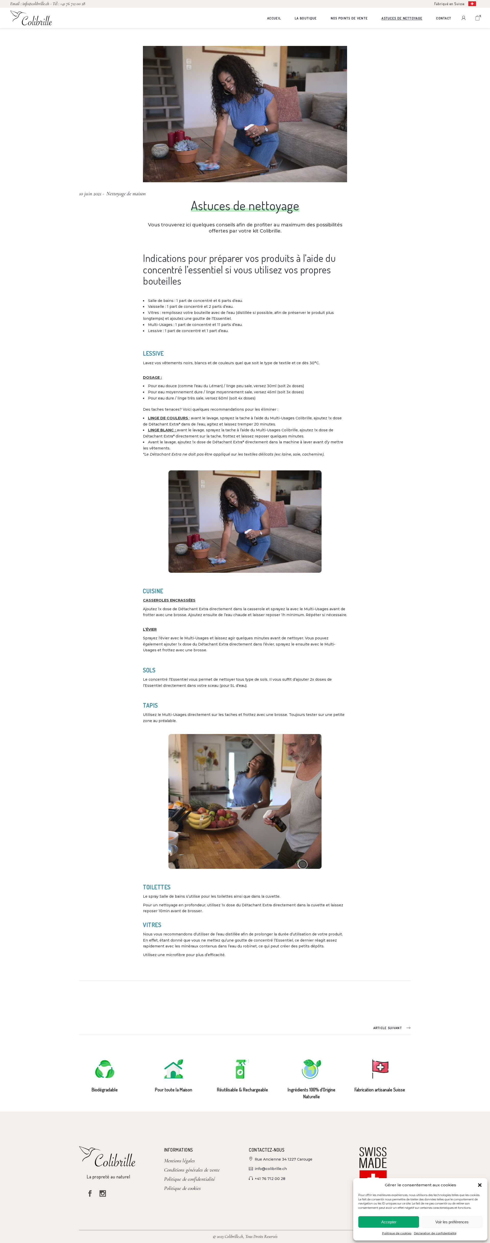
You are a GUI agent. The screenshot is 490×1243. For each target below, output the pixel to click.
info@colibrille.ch (36, 3)
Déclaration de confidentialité (435, 1233)
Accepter (388, 1222)
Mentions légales (179, 1160)
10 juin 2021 (90, 193)
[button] (479, 1185)
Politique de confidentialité (189, 1179)
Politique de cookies (396, 1233)
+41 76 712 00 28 (72, 3)
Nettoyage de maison (126, 193)
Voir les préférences (452, 1222)
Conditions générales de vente (192, 1170)
